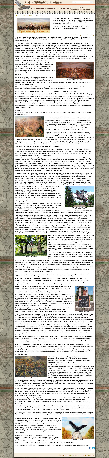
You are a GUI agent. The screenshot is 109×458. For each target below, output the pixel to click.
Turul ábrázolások (50, 8)
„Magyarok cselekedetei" (62, 8)
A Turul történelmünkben (37, 8)
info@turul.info (90, 455)
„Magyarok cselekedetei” (28, 15)
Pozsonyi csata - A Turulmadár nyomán (43, 2)
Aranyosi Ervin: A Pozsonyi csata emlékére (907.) (80, 35)
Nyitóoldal (17, 15)
